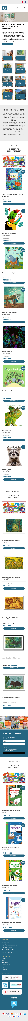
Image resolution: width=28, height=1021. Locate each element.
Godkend (14, 752)
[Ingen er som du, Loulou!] (14, 259)
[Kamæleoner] (14, 416)
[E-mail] (14, 744)
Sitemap (4, 969)
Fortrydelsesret (6, 966)
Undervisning (20, 83)
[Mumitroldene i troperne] (14, 871)
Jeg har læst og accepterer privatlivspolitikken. (11, 750)
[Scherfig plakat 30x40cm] (14, 526)
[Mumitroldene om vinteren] (14, 908)
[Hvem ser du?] (14, 337)
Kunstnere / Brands (7, 95)
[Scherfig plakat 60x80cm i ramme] (14, 644)
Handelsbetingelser (7, 964)
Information (5, 962)
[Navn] (14, 741)
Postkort (7, 70)
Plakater (20, 58)
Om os (20, 96)
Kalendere (20, 70)
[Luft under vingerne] (14, 219)
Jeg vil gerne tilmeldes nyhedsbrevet (13, 747)
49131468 (10, 947)
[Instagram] (15, 998)
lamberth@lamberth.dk (8, 949)
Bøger (8, 58)
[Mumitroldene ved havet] (14, 834)
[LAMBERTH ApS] (4, 8)
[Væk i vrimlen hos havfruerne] (14, 180)
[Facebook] (12, 998)
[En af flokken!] (14, 377)
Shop (3, 960)
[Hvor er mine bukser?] (14, 298)
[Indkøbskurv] (24, 8)
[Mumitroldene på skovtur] (14, 796)
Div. (7, 83)
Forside (4, 958)
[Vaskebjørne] (14, 455)
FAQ (3, 967)
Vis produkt (14, 204)
